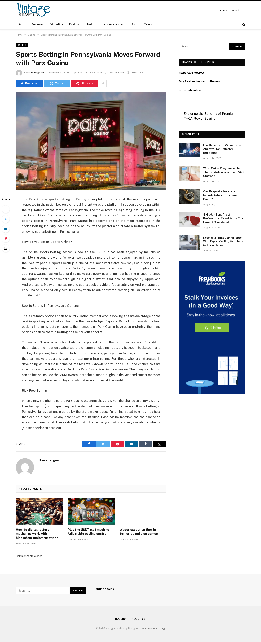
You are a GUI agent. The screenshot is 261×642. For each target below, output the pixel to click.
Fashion (74, 24)
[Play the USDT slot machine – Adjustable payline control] (91, 511)
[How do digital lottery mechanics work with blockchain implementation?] (39, 511)
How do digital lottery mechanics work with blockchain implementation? (37, 534)
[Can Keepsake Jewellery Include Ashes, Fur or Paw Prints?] (189, 196)
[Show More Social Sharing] (103, 83)
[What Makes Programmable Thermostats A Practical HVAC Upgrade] (189, 173)
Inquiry (223, 10)
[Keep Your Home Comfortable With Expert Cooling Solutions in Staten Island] (189, 242)
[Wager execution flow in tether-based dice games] (143, 511)
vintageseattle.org (154, 628)
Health (90, 24)
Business (37, 24)
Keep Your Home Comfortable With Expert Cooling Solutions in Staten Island (223, 241)
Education (56, 24)
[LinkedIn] (6, 229)
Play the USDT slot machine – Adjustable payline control (89, 532)
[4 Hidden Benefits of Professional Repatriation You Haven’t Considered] (189, 219)
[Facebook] (6, 209)
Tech (135, 24)
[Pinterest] (6, 238)
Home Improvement (113, 24)
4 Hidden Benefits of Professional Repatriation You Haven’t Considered (223, 218)
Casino (21, 45)
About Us (237, 10)
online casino (105, 589)
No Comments (117, 72)
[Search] (243, 24)
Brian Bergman (35, 72)
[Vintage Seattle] (34, 10)
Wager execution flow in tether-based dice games (139, 532)
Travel (148, 24)
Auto (22, 24)
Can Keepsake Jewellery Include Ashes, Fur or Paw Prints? (220, 195)
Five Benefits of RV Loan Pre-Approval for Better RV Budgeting (222, 149)
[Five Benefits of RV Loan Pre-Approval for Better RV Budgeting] (189, 150)
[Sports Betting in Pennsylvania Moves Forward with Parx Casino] (91, 141)
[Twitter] (6, 219)
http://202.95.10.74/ (193, 72)
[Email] (6, 248)
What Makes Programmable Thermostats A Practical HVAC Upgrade (223, 172)
